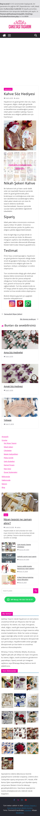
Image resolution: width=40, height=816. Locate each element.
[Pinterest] (20, 303)
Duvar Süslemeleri (10, 472)
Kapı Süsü (7, 469)
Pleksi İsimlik (8, 458)
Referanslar (6, 476)
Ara (36, 591)
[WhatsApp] (28, 303)
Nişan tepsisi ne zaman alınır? (18, 521)
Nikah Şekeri (8, 89)
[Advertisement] (20, 65)
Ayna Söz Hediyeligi (13, 352)
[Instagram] (12, 303)
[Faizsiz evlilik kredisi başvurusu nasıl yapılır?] (9, 569)
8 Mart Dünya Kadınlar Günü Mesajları (25, 578)
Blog (3, 487)
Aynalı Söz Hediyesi (13, 386)
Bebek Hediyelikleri (11, 454)
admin (17, 98)
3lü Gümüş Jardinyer (28, 319)
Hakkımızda (6, 480)
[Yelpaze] (20, 399)
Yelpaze (7, 420)
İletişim (4, 484)
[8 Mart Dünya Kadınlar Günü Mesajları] (9, 580)
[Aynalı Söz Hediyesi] (20, 365)
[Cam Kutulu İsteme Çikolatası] (9, 547)
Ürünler (4, 440)
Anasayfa (5, 437)
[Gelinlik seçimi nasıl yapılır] (9, 558)
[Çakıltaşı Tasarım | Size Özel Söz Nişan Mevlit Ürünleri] (4, 35)
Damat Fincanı (9, 465)
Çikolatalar (8, 450)
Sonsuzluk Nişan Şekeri (13, 314)
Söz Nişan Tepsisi (10, 443)
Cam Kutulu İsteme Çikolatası (24, 546)
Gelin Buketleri (9, 461)
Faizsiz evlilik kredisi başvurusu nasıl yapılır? (25, 567)
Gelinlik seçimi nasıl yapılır (26, 557)
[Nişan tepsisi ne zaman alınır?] (20, 502)
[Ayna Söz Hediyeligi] (20, 331)
